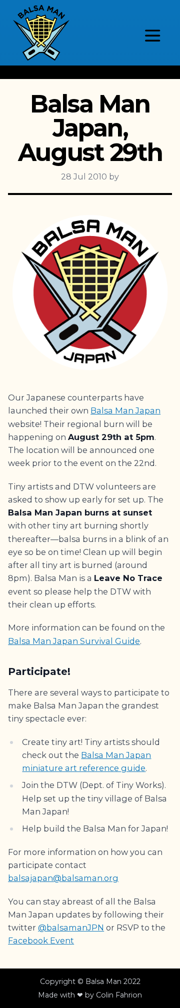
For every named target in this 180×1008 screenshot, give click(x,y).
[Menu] (152, 36)
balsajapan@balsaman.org (63, 878)
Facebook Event (41, 941)
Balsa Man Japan (125, 411)
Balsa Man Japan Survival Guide (74, 641)
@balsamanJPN (71, 927)
